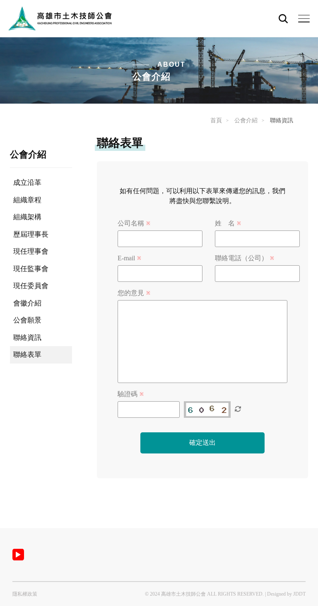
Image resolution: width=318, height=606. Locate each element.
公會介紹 (246, 120)
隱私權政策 (24, 594)
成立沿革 (27, 183)
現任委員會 (30, 286)
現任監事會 (30, 269)
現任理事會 (30, 251)
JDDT (299, 594)
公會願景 (27, 320)
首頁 (216, 120)
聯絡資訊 (27, 338)
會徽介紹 (27, 303)
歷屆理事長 (30, 234)
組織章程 (27, 200)
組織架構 (27, 217)
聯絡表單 (27, 355)
